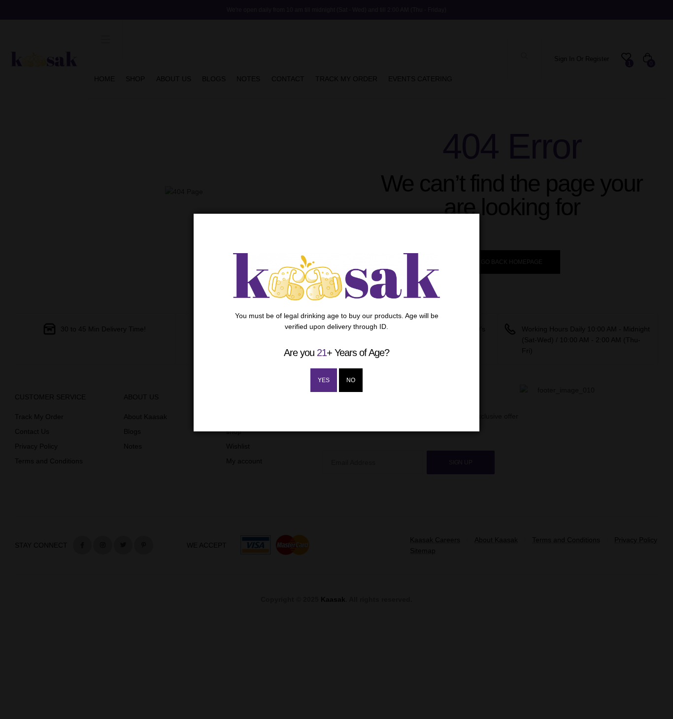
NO (350, 380)
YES (324, 380)
